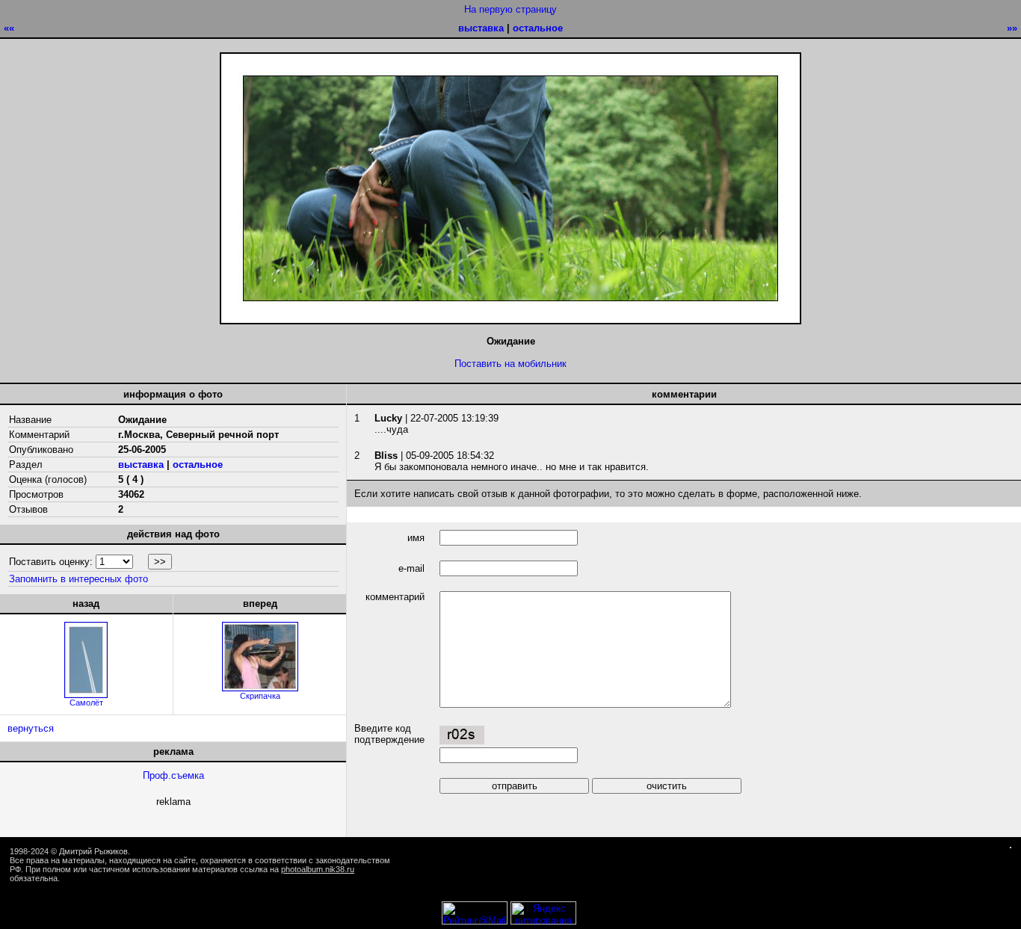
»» (1012, 28)
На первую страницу (510, 9)
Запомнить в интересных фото (78, 578)
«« (9, 28)
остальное (538, 28)
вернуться (30, 728)
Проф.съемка (173, 775)
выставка (481, 28)
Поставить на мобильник (510, 363)
